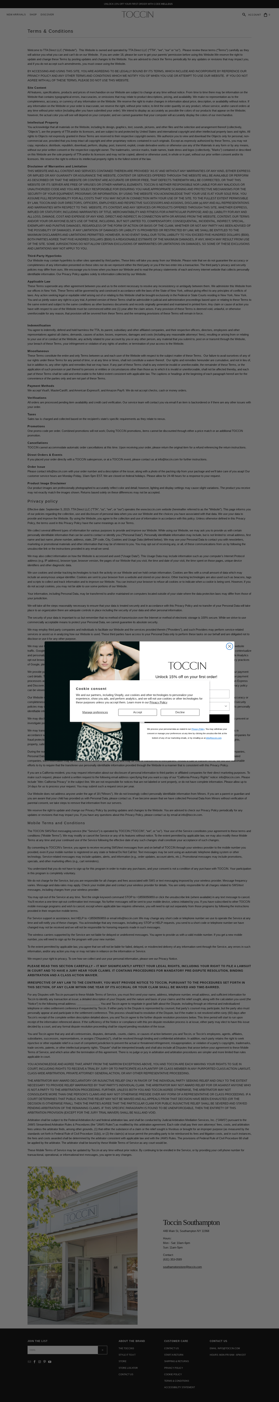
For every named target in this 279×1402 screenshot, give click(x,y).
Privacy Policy (158, 702)
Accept (137, 712)
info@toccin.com (213, 738)
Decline (180, 712)
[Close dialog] (229, 646)
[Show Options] (226, 706)
